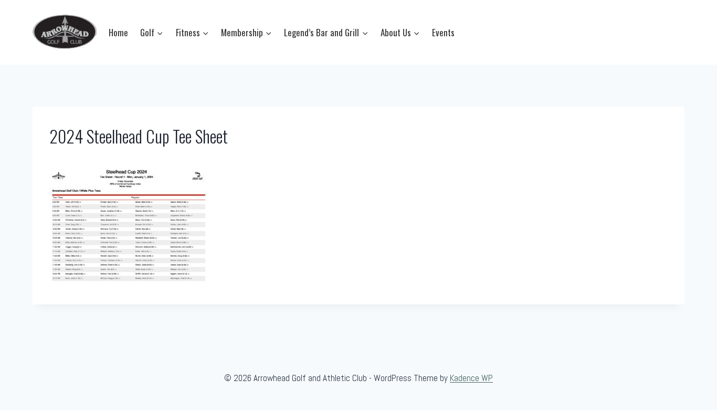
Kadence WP (471, 378)
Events (443, 32)
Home (118, 32)
